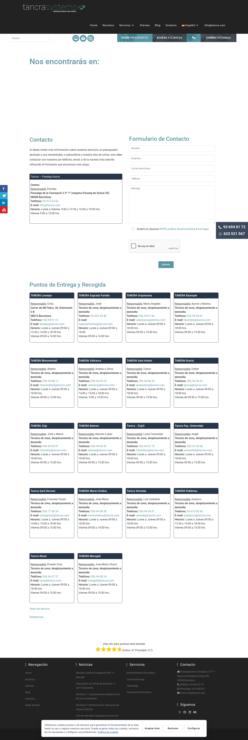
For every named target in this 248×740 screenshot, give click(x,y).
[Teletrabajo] (90, 38)
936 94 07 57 (50, 576)
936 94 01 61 (50, 320)
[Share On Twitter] (4, 195)
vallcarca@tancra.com (101, 385)
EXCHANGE (218, 37)
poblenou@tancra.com (197, 515)
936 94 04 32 (98, 446)
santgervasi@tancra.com (54, 515)
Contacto (30, 698)
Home (28, 672)
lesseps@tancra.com (52, 324)
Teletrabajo (132, 685)
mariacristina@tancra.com (103, 515)
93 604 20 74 (197, 684)
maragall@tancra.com (101, 580)
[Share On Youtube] (4, 209)
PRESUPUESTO (135, 37)
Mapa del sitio (32, 705)
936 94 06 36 (147, 381)
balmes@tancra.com (100, 450)
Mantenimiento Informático (141, 672)
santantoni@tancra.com (150, 385)
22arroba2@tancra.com (150, 450)
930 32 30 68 (195, 446)
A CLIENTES (169, 37)
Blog (27, 692)
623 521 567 (233, 234)
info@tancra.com (50, 205)
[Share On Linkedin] (4, 202)
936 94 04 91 (147, 511)
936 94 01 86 (147, 316)
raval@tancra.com (50, 580)
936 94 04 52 (195, 381)
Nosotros (30, 679)
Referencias (37, 617)
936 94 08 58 (98, 511)
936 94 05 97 (50, 446)
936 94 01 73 (147, 446)
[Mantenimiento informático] (75, 38)
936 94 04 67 (195, 316)
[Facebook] (185, 712)
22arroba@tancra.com (53, 450)
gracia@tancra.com (195, 385)
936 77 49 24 (50, 511)
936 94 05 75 (98, 381)
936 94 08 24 (98, 576)
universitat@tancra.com (198, 450)
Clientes (29, 685)
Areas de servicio (40, 608)
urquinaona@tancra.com (150, 320)
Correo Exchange (135, 679)
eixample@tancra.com (197, 320)
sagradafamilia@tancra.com (96, 324)
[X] (180, 712)
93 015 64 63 (50, 201)
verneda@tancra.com (148, 515)
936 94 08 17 (50, 381)
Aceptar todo (152, 728)
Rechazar (173, 728)
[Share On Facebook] (4, 188)
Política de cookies (108, 732)
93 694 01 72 (233, 227)
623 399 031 (198, 688)
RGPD (162, 229)
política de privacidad (180, 229)
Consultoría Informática (139, 692)
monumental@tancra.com (55, 385)
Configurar (193, 728)
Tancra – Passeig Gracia (45, 176)
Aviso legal (202, 229)
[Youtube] (195, 712)
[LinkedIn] (190, 712)
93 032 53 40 (98, 316)
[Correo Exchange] (83, 38)
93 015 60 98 (195, 511)
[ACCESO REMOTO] (194, 38)
